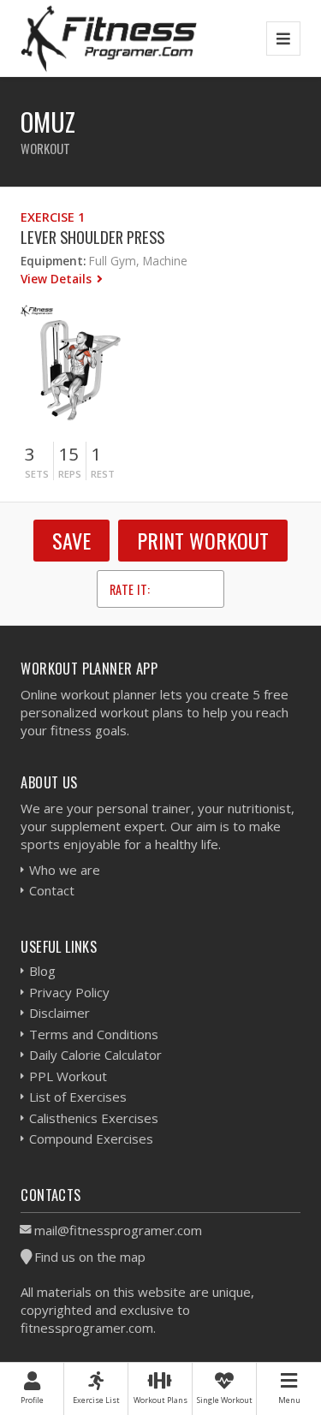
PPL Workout (68, 1076)
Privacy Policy (69, 992)
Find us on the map (90, 1256)
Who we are (64, 869)
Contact (51, 890)
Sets (37, 473)
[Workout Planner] (109, 38)
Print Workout (203, 540)
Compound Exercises (91, 1138)
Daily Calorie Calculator (95, 1054)
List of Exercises (78, 1096)
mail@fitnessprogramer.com (118, 1230)
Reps (69, 473)
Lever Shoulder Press (92, 236)
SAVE (71, 540)
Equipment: (53, 261)
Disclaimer (59, 1012)
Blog (42, 970)
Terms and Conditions (93, 1034)
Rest (103, 473)
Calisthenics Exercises (93, 1118)
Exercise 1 (53, 217)
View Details (58, 279)
